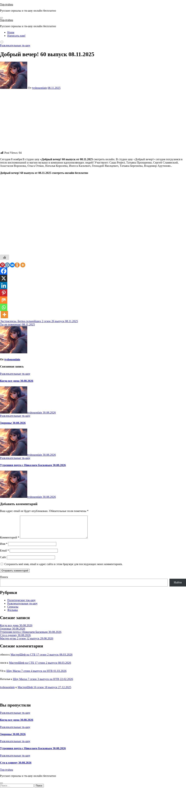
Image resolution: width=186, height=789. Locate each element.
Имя (3, 543)
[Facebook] (3, 271)
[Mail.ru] (7, 265)
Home (10, 32)
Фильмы (12, 610)
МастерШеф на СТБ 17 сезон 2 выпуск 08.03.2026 (41, 654)
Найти (178, 582)
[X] (3, 278)
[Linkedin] (3, 285)
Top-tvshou (6, 4)
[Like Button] (4, 257)
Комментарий (9, 537)
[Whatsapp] (3, 307)
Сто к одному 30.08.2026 (15, 635)
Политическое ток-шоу (21, 600)
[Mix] (3, 300)
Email (4, 550)
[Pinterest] (2, 265)
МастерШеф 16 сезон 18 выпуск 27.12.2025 (44, 687)
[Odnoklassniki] (17, 265)
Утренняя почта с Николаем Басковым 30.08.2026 (33, 465)
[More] (23, 265)
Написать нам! (16, 35)
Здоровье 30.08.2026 (13, 422)
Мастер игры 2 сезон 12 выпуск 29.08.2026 (26, 638)
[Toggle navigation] (1, 17)
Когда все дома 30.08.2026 (16, 380)
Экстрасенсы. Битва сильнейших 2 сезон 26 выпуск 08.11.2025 (39, 321)
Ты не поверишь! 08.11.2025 (17, 324)
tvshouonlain (39, 87)
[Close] (1, 783)
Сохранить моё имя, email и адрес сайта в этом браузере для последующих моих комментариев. (63, 564)
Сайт (3, 557)
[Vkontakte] (12, 265)
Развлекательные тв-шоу (15, 45)
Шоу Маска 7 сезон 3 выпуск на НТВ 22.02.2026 (43, 679)
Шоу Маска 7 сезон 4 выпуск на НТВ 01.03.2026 (36, 670)
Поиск (4, 577)
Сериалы (12, 606)
